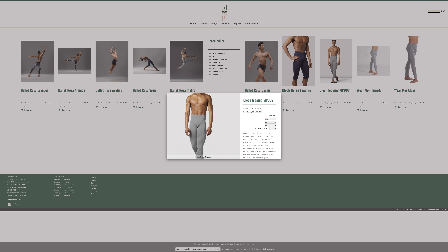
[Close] (281, 93)
